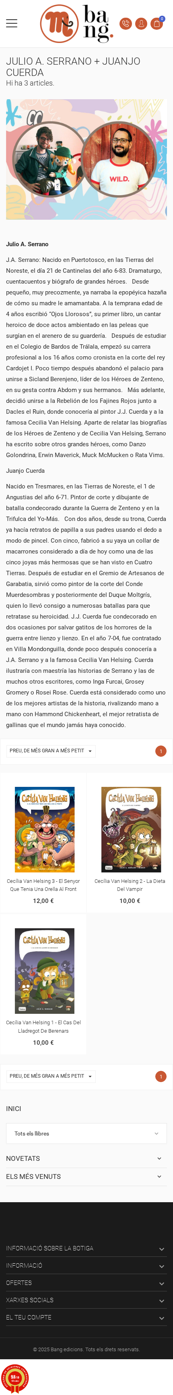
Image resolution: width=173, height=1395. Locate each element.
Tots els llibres (31, 1133)
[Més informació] (43, 780)
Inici (13, 1109)
